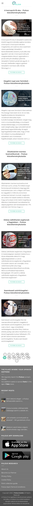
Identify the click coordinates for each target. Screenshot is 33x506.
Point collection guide (9, 483)
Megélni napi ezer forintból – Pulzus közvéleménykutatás (16, 82)
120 (27, 354)
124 (19, 357)
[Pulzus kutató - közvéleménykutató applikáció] (16, 3)
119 (22, 354)
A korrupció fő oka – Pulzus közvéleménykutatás (16, 11)
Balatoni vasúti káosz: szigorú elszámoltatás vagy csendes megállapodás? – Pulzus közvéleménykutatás (17, 428)
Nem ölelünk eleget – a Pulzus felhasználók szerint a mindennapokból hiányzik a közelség (17, 400)
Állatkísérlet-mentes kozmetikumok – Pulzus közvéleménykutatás (16, 154)
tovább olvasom (16, 72)
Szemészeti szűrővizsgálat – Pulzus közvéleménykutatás (16, 291)
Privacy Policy (6, 476)
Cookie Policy (6, 480)
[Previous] (5, 354)
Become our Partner (8, 473)
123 (14, 357)
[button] (2, 3)
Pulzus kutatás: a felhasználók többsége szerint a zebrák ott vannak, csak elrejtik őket (17, 409)
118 (18, 354)
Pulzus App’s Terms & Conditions (13, 487)
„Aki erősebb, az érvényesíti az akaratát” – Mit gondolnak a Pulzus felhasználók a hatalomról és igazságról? (19, 419)
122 (9, 357)
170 (28, 357)
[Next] (16, 360)
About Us (4, 469)
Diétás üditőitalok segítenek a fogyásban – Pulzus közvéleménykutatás (16, 222)
